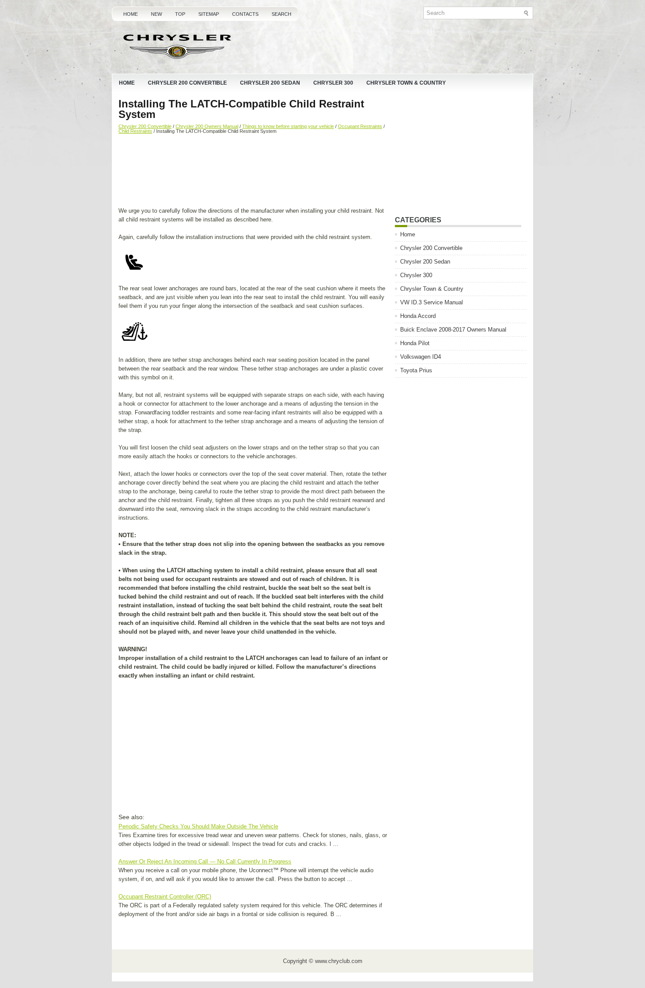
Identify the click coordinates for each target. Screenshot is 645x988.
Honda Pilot (415, 343)
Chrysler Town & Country (406, 83)
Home (130, 14)
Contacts (245, 14)
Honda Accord (418, 316)
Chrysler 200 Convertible (187, 83)
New (156, 14)
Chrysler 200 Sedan (270, 83)
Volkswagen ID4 (420, 356)
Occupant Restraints (360, 126)
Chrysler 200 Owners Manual (207, 126)
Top (180, 14)
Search (281, 14)
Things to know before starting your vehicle (288, 126)
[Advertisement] (253, 171)
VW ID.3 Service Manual (431, 302)
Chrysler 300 (333, 83)
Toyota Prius (416, 370)
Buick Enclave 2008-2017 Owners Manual (453, 329)
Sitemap (208, 14)
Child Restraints (135, 131)
